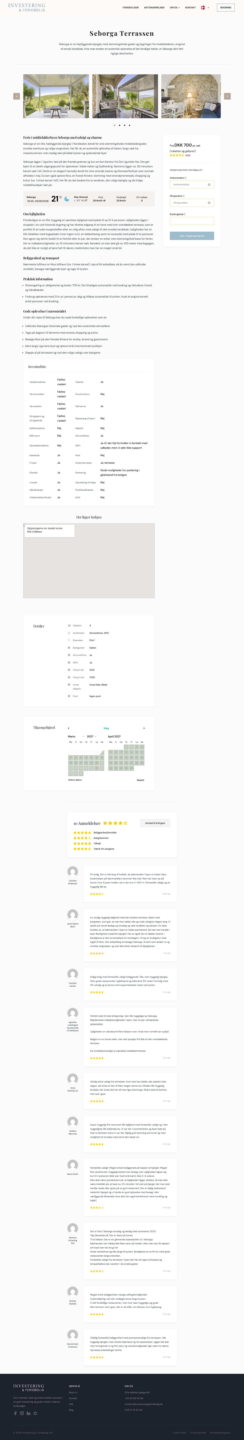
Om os (173, 7)
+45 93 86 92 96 (134, 1398)
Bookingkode (177, 214)
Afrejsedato (177, 195)
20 (96, 762)
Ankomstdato (178, 177)
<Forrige (79, 728)
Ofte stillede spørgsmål (137, 1392)
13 (97, 757)
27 (97, 768)
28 (121, 768)
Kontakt (190, 7)
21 (121, 762)
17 (81, 762)
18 (86, 762)
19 (91, 762)
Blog (71, 1409)
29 (126, 768)
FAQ (71, 1404)
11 (86, 757)
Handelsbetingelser (220, 1432)
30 (131, 768)
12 (91, 757)
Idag (106, 728)
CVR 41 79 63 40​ (134, 1409)
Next (227, 99)
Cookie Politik (179, 1432)
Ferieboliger (131, 7)
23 (131, 762)
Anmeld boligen (155, 823)
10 (81, 757)
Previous (17, 99)
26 (110, 768)
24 (136, 762)
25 (142, 762)
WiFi (106, 632)
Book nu (73, 1392)
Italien (92, 647)
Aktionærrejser (154, 7)
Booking (225, 7)
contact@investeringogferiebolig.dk (144, 1404)
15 (71, 762)
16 (76, 762)
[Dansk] (205, 7)
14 (102, 757)
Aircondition (96, 632)
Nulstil (140, 780)
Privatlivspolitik (198, 1432)
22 (126, 762)
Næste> (133, 728)
